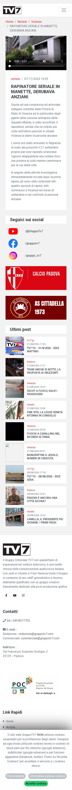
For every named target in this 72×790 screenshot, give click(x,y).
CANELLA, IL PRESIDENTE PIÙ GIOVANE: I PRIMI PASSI (45, 521)
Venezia (31, 383)
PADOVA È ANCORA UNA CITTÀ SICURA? (42, 499)
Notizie (22, 21)
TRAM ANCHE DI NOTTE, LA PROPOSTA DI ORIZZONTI (44, 371)
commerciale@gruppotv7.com (40, 638)
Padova (31, 361)
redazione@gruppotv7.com (36, 634)
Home (9, 21)
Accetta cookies (36, 783)
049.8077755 (21, 620)
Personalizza (15, 776)
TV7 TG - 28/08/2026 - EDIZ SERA (44, 478)
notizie (15, 79)
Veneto (31, 404)
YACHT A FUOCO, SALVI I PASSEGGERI (42, 392)
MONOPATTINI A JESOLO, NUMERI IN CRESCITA (42, 457)
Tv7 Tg (30, 340)
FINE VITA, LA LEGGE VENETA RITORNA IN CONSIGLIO (45, 414)
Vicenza (36, 21)
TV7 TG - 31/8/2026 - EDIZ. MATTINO (43, 350)
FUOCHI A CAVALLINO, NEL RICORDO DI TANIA (43, 435)
